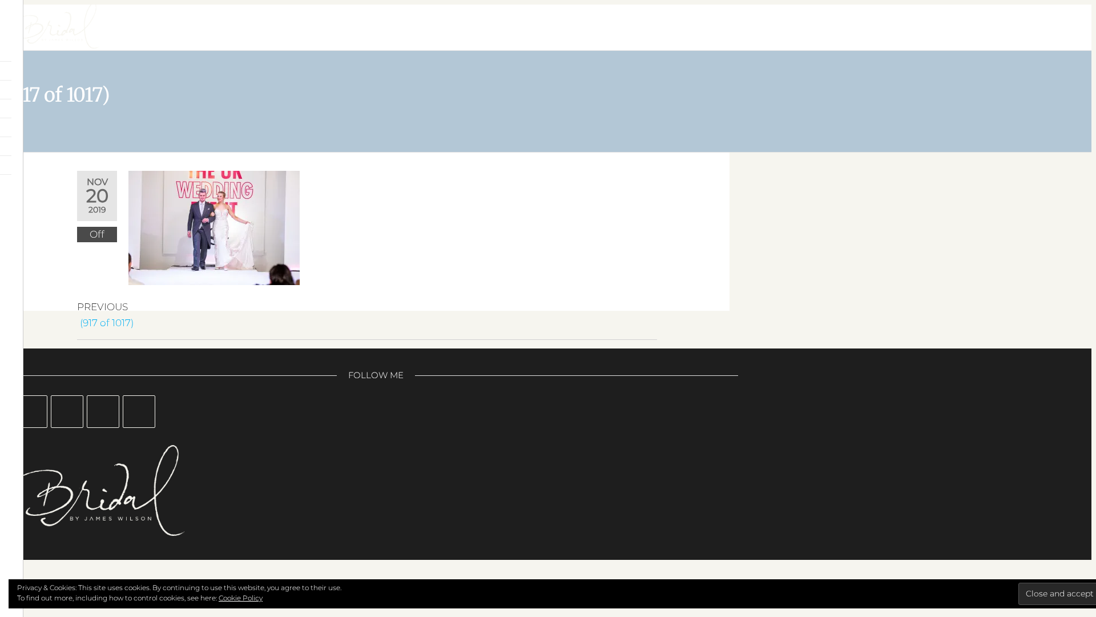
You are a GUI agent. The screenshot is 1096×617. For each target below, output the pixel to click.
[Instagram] (67, 411)
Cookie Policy (241, 598)
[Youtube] (139, 411)
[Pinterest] (103, 411)
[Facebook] (31, 411)
